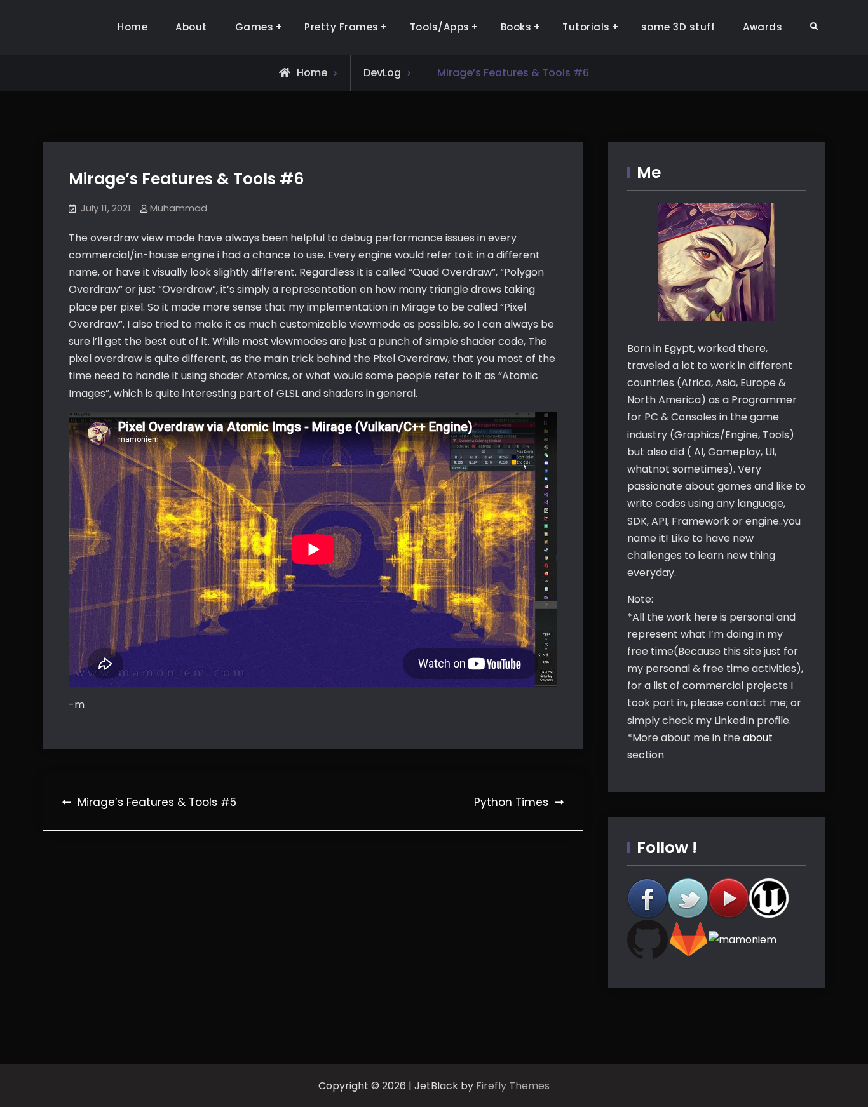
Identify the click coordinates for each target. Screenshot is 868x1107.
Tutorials (586, 27)
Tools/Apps (440, 27)
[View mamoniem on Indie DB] (742, 939)
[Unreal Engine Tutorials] (769, 898)
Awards (762, 27)
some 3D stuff (678, 27)
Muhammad (178, 208)
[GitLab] (688, 939)
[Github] (647, 939)
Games (254, 27)
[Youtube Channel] (729, 898)
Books (516, 27)
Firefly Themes (513, 1085)
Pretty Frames (341, 27)
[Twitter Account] (688, 898)
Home (132, 27)
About (191, 27)
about (758, 737)
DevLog (382, 72)
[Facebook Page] (647, 898)
